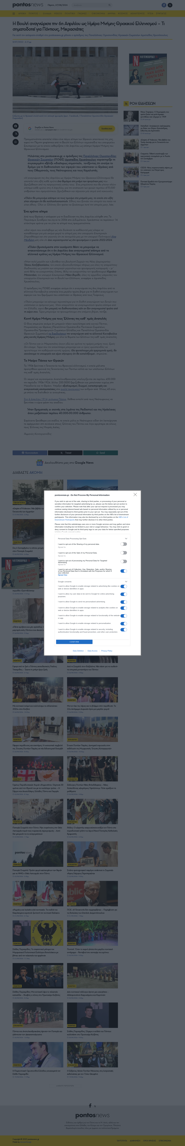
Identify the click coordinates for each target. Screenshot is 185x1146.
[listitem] (92, 538)
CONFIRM (74, 642)
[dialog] (92, 573)
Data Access (92, 651)
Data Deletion (78, 651)
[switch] (123, 544)
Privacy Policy (106, 651)
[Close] (136, 495)
